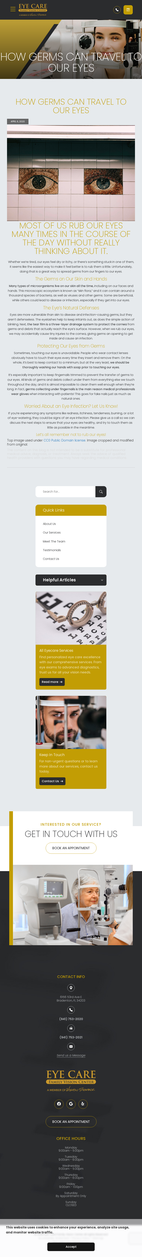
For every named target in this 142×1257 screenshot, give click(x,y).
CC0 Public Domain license (64, 440)
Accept (71, 1247)
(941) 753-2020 (71, 1019)
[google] (71, 1104)
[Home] (40, 10)
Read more (50, 682)
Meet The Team (54, 541)
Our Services (52, 532)
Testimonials (52, 550)
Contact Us (51, 559)
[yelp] (83, 1104)
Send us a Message (71, 1055)
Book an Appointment (71, 848)
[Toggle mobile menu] (13, 9)
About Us (49, 524)
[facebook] (59, 1104)
